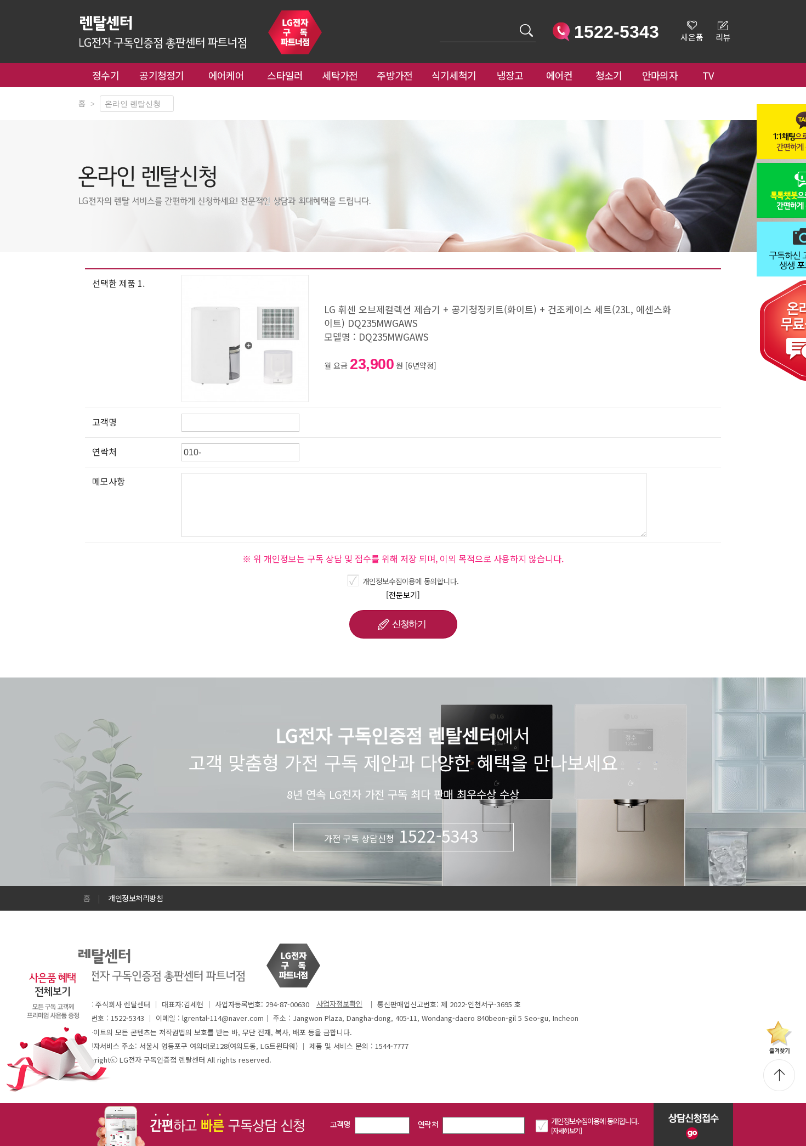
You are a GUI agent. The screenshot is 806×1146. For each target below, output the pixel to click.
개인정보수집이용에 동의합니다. (410, 580)
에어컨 (559, 75)
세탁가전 (339, 75)
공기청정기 (161, 75)
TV (708, 75)
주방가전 (394, 75)
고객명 (340, 1124)
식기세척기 (454, 75)
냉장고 (510, 75)
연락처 (428, 1124)
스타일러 (285, 75)
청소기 (608, 75)
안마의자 (662, 75)
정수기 (105, 75)
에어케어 (226, 75)
